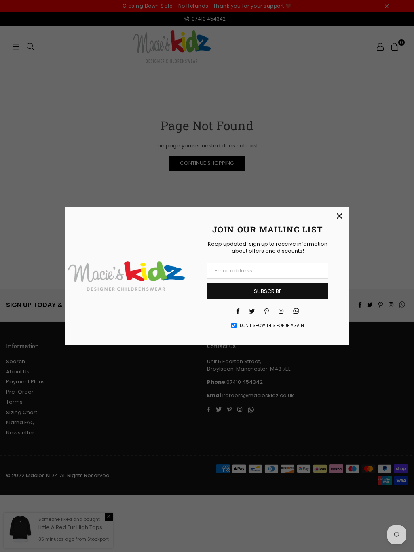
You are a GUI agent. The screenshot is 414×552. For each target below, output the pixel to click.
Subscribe (268, 291)
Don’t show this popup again (272, 326)
